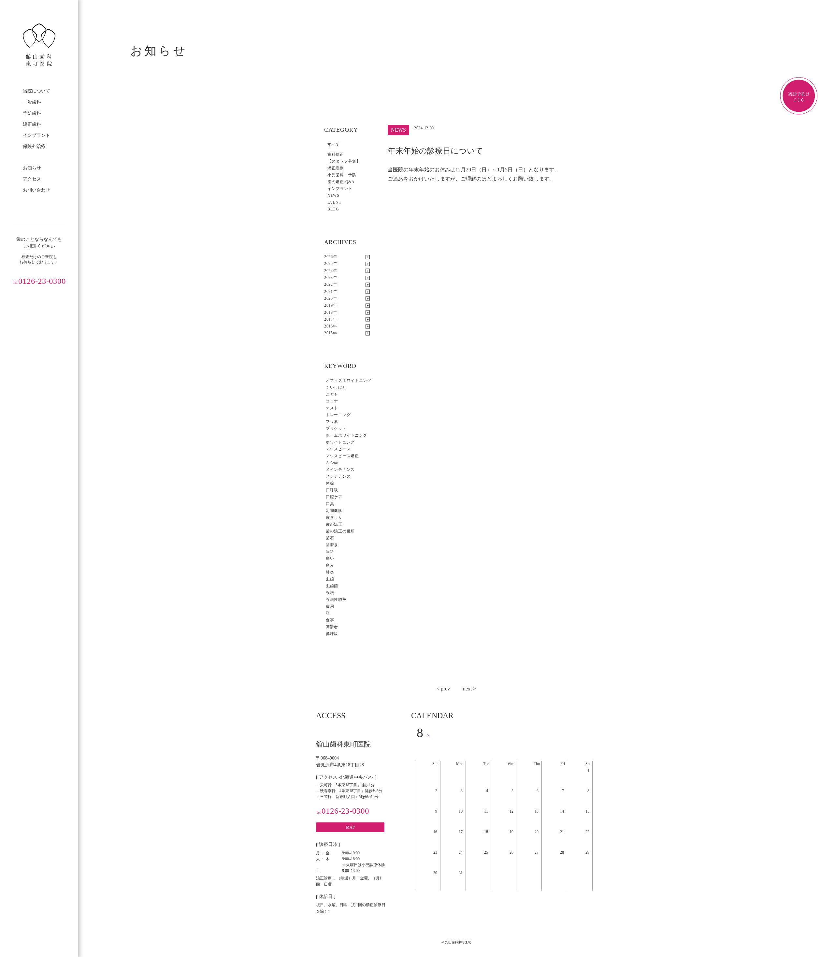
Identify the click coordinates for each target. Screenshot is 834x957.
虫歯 (330, 579)
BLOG (333, 209)
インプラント (36, 135)
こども (332, 394)
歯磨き (332, 545)
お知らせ (32, 168)
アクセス (32, 179)
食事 (330, 620)
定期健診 (334, 510)
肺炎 (330, 572)
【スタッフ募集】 (344, 161)
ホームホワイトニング (346, 435)
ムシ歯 (332, 462)
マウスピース (338, 449)
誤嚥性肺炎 (336, 599)
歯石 (330, 538)
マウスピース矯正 (342, 456)
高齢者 (332, 627)
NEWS (333, 195)
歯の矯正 (334, 524)
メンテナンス (338, 476)
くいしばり (336, 387)
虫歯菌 (332, 586)
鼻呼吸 (332, 633)
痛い (330, 558)
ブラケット (336, 428)
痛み (330, 565)
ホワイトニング (340, 442)
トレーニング (338, 415)
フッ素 (332, 421)
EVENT (334, 202)
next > (469, 688)
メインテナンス (340, 469)
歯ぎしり (334, 517)
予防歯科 (32, 113)
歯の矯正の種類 (340, 531)
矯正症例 (335, 168)
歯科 (330, 551)
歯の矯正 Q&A (341, 182)
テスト (332, 408)
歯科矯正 (335, 154)
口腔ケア (334, 497)
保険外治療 (34, 146)
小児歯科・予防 (341, 175)
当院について (36, 91)
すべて (333, 144)
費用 (330, 606)
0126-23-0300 (39, 281)
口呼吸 (332, 490)
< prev (443, 688)
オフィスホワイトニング (348, 380)
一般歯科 (32, 102)
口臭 (330, 503)
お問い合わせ (36, 190)
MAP (350, 827)
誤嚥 (330, 592)
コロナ (332, 401)
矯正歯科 (32, 124)
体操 (330, 483)
